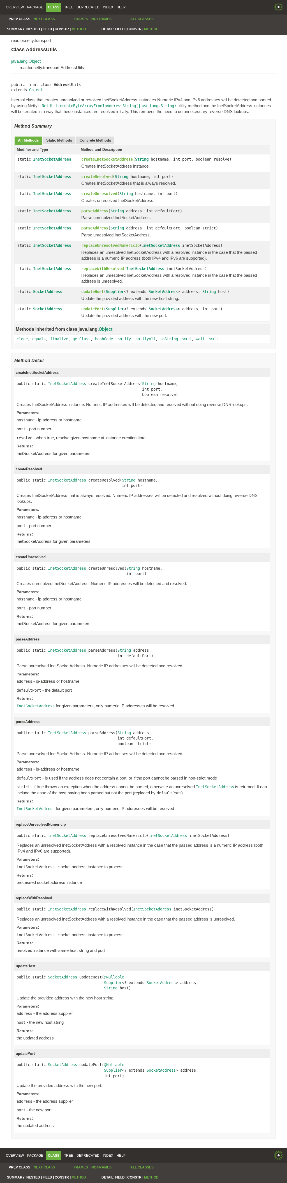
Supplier (115, 291)
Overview (15, 7)
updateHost (92, 291)
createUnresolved (99, 193)
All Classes (142, 19)
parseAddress (94, 211)
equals (39, 339)
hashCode (104, 339)
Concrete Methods (95, 140)
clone (22, 339)
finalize (59, 339)
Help (121, 7)
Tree (68, 7)
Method (78, 29)
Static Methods (59, 140)
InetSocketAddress (52, 159)
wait (186, 339)
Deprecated (88, 7)
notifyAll (145, 339)
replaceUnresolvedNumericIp (110, 245)
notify (124, 339)
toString (169, 339)
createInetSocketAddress (107, 159)
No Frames (101, 19)
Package (35, 7)
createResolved (97, 176)
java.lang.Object (26, 61)
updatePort (92, 309)
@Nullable (114, 977)
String (142, 159)
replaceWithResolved (102, 268)
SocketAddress (47, 291)
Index (108, 7)
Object (36, 90)
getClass (82, 339)
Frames (81, 19)
